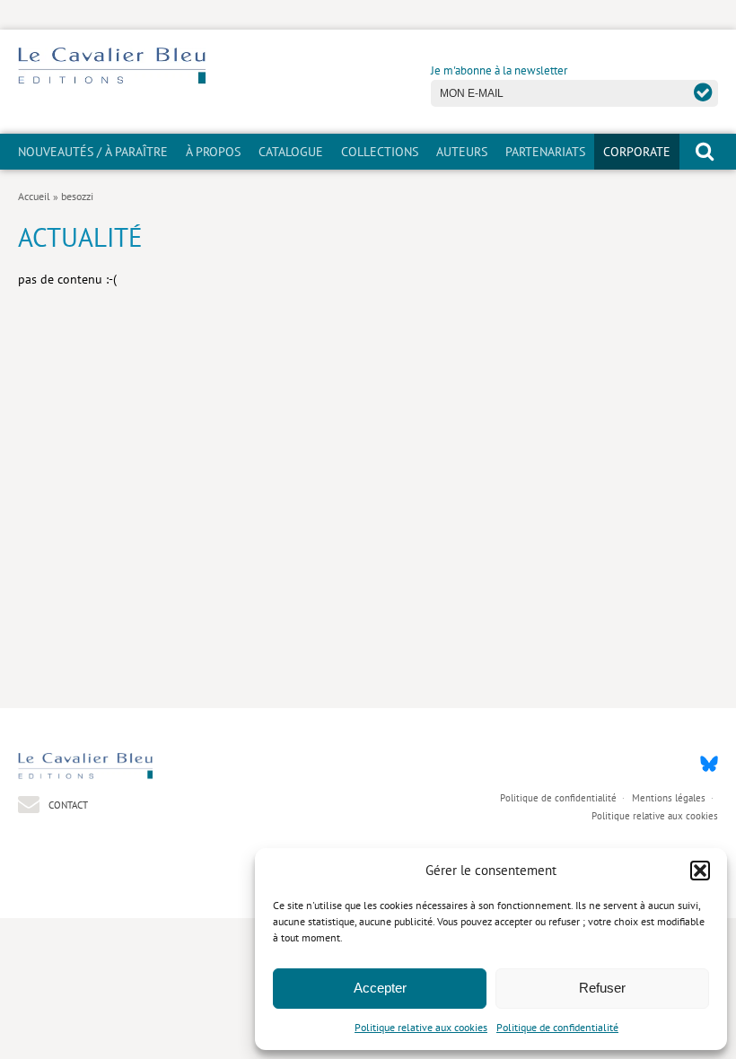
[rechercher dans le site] (705, 151)
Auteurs (461, 152)
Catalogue (290, 152)
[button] (700, 871)
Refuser (602, 987)
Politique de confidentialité (557, 1027)
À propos (213, 152)
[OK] (703, 92)
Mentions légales (668, 798)
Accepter (380, 987)
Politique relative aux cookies (421, 1027)
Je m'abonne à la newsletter (499, 70)
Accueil (34, 196)
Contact (67, 805)
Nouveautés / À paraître (93, 152)
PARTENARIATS (545, 152)
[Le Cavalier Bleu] (112, 80)
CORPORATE (636, 152)
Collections (379, 152)
